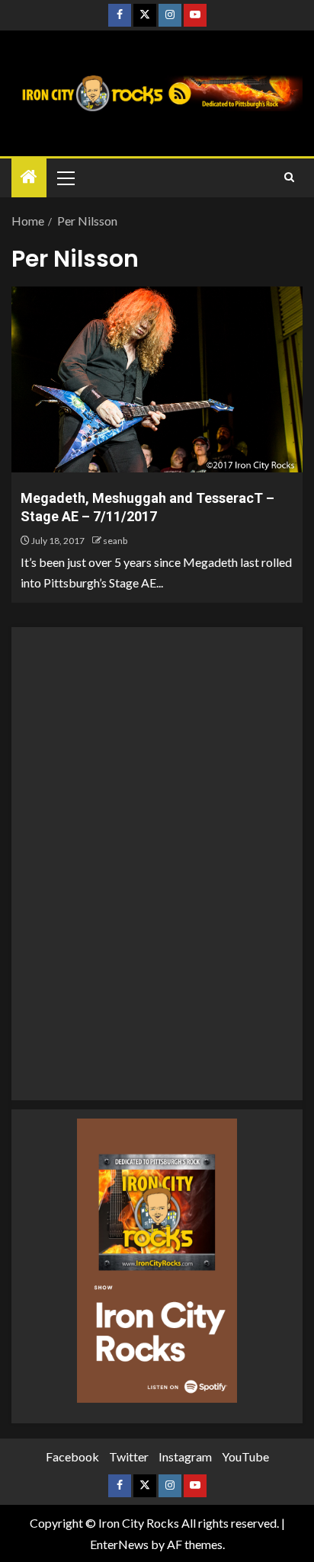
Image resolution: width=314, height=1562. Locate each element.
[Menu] (65, 177)
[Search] (289, 177)
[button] (65, 177)
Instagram (185, 1456)
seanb (115, 540)
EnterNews (119, 1544)
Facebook (72, 1456)
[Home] (29, 177)
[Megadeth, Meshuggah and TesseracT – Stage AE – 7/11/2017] (157, 379)
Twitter (129, 1456)
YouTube (245, 1456)
